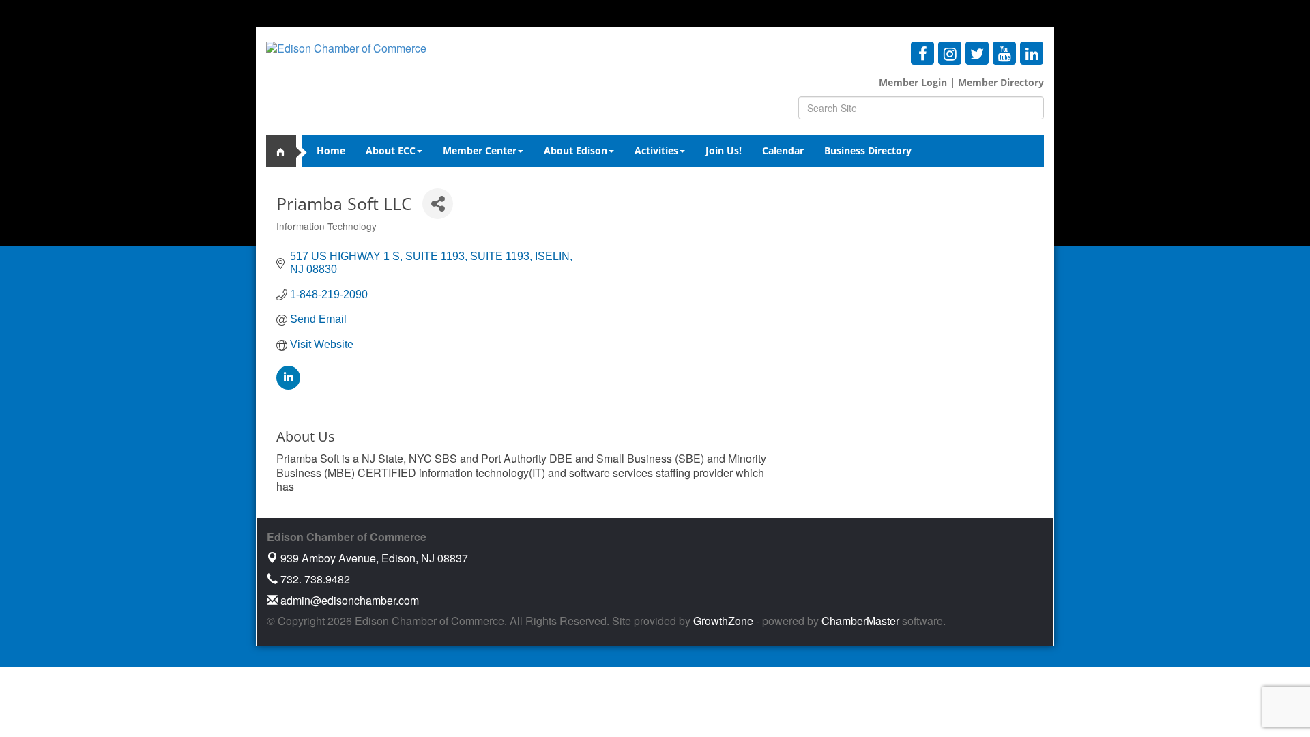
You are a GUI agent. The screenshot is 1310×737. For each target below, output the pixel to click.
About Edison (575, 150)
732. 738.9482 (314, 579)
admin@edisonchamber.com (348, 600)
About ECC (391, 150)
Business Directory (868, 150)
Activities (656, 150)
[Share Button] (437, 203)
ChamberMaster (860, 620)
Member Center (479, 150)
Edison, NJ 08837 (374, 558)
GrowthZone (723, 620)
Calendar (783, 150)
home (286, 151)
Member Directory (999, 82)
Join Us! (723, 150)
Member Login (913, 82)
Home (331, 150)
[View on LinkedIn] (288, 386)
